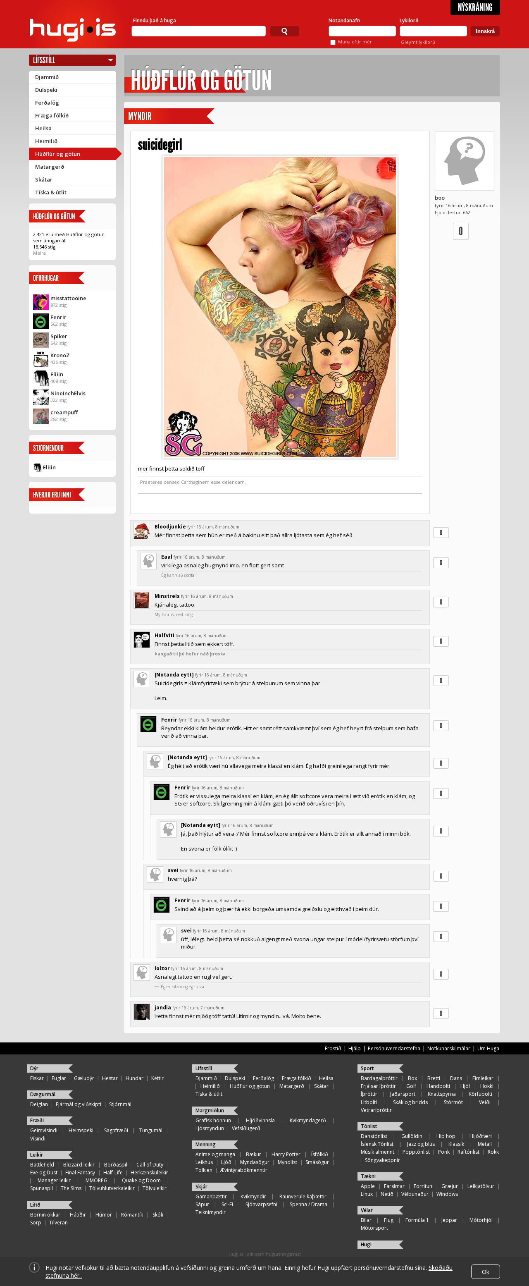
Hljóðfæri (480, 1136)
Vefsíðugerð (246, 1128)
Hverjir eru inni (52, 495)
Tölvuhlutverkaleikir (112, 1188)
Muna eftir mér (355, 41)
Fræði (37, 1120)
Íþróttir (369, 1093)
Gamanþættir (211, 1196)
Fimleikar (482, 1078)
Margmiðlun (209, 1110)
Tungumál (150, 1130)
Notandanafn (344, 20)
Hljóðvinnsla (260, 1120)
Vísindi (37, 1138)
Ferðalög (47, 102)
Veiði (485, 1102)
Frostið (333, 1048)
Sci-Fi (227, 1204)
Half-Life (113, 1172)
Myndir (139, 116)
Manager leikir (54, 1180)
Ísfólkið (319, 1154)
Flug (388, 1220)
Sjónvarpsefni (261, 1204)
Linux (367, 1194)
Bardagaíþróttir (379, 1078)
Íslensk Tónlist (377, 1143)
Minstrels (167, 596)
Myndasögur (254, 1162)
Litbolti (369, 1102)
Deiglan (39, 1104)
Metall (485, 1143)
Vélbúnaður (415, 1194)
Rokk (493, 1151)
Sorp (35, 1222)
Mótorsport (374, 1227)
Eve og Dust (43, 1172)
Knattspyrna (442, 1093)
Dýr (34, 1068)
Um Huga (488, 1048)
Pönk (444, 1151)
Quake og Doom (141, 1180)
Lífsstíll (44, 60)
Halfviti (164, 635)
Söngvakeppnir (382, 1160)
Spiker (58, 336)
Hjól (465, 1086)
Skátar (43, 179)
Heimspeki (81, 1130)
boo (440, 197)
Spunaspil (41, 1188)
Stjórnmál (120, 1104)
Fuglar (59, 1078)
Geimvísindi (43, 1130)
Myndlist (287, 1162)
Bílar (366, 1220)
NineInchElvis (68, 393)
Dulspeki (46, 89)
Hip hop (445, 1136)
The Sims (71, 1188)
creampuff (64, 412)
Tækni (368, 1176)
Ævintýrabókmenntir (243, 1170)
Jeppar (449, 1220)
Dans (456, 1078)
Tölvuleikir (155, 1188)
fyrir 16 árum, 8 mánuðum (213, 527)
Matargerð (49, 166)
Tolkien (203, 1170)
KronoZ (60, 355)
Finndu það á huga (154, 20)
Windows (447, 1194)
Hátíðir (78, 1214)
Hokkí (486, 1086)
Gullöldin (411, 1136)
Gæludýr (84, 1078)
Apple (368, 1186)
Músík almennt (377, 1151)
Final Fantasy (80, 1172)
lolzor (162, 968)
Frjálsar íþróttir (378, 1086)
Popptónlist (416, 1151)
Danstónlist (374, 1136)
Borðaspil (115, 1164)
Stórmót (453, 1102)
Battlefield (42, 1164)
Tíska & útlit (51, 192)
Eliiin (56, 374)
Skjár (201, 1186)
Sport (367, 1068)
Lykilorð (409, 20)
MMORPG (96, 1180)
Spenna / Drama (308, 1204)
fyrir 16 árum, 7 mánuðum (198, 1008)
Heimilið (46, 141)
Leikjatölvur (480, 1186)
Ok (485, 1272)
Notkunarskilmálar (448, 1048)
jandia (163, 1007)
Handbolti (438, 1086)
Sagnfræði (116, 1130)
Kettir (157, 1078)
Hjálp (354, 1048)
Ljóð (226, 1162)
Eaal (166, 556)
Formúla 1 (417, 1220)
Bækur (253, 1154)
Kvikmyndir (253, 1196)
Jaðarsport (402, 1093)
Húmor (103, 1214)
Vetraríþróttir (376, 1110)
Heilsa (43, 128)
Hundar (134, 1078)
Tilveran (58, 1222)
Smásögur (317, 1162)
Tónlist (369, 1126)
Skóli (158, 1214)
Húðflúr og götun (57, 154)
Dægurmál (42, 1094)
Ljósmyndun (209, 1128)
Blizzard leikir (79, 1164)
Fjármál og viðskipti (78, 1104)
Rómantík (132, 1214)
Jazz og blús (421, 1143)
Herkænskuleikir (149, 1172)
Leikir (36, 1154)
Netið (387, 1194)
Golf (411, 1086)
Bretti (433, 1078)
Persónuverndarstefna (394, 1048)
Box (412, 1078)
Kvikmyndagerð (308, 1120)
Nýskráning (475, 7)
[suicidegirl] (280, 307)
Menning (205, 1144)
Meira (39, 253)
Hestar (110, 1078)
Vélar (367, 1210)
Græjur (449, 1186)
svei (173, 870)
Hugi (366, 1244)
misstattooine (68, 298)
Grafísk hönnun (213, 1120)
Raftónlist (468, 1151)
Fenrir (58, 317)
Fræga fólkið (52, 115)
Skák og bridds (410, 1102)
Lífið (35, 1204)
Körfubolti (480, 1093)
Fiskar (37, 1078)
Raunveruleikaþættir (302, 1196)
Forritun (423, 1186)
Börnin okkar (45, 1214)
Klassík (456, 1143)
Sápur (202, 1204)
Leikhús (204, 1162)
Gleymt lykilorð (418, 42)
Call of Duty (149, 1164)
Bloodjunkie (170, 526)
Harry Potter (286, 1154)
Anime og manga (215, 1154)
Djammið (47, 77)
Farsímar (394, 1186)
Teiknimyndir (210, 1212)
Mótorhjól (481, 1220)
